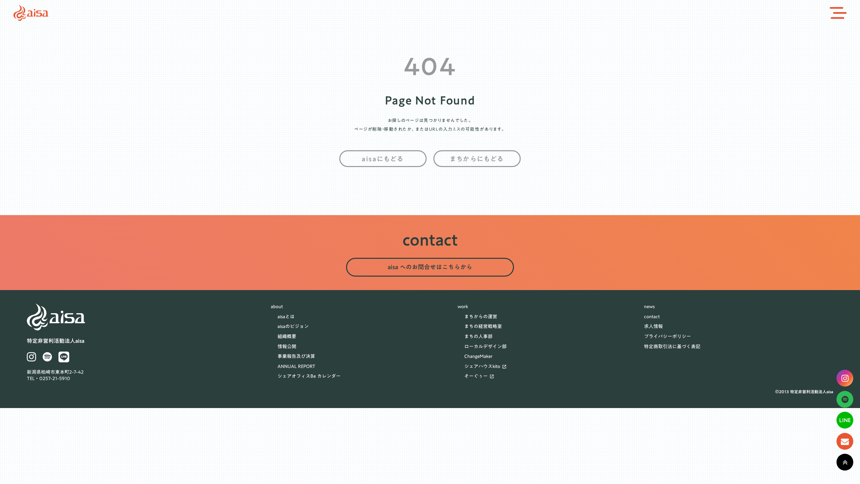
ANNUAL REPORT (296, 366)
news (649, 307)
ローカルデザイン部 (485, 347)
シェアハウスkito (482, 366)
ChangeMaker (478, 356)
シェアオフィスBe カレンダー (309, 376)
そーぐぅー (476, 376)
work (463, 307)
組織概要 (286, 336)
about (277, 307)
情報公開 (286, 347)
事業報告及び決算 (296, 356)
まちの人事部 (478, 336)
